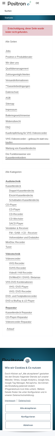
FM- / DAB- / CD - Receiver (23, 233)
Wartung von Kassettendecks (21, 148)
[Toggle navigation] (3, 2)
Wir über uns (12, 62)
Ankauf (10, 329)
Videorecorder (13, 258)
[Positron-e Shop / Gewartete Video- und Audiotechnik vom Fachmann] (19, 3)
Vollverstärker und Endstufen (24, 237)
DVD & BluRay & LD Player (20, 301)
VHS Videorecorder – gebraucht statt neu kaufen (27, 141)
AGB (8, 98)
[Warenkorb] (51, 3)
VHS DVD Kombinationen (19, 282)
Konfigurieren (28, 416)
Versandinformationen (17, 80)
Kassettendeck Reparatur (19, 312)
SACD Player (16, 223)
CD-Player (11, 205)
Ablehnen (28, 425)
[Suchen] (49, 11)
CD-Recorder (16, 214)
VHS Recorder (16, 263)
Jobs (8, 51)
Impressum (11, 109)
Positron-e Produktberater (19, 57)
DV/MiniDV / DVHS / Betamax (24, 277)
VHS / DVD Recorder (20, 291)
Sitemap (10, 103)
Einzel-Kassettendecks (21, 195)
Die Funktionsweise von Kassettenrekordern (18, 156)
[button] (44, 3)
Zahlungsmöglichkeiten (18, 74)
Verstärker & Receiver (17, 228)
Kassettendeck (13, 186)
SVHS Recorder (17, 268)
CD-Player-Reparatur (17, 317)
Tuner (9, 247)
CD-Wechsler (16, 219)
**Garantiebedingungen (18, 86)
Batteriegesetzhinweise (18, 115)
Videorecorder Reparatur (18, 322)
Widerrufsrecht (13, 121)
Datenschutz (12, 92)
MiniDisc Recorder (15, 242)
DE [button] (37, 3)
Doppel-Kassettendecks (21, 190)
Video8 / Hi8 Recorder (20, 272)
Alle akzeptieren (28, 408)
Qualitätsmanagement (17, 68)
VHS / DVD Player (18, 286)
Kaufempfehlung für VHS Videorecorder (26, 133)
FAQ (8, 127)
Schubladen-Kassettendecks (24, 200)
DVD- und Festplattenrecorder (21, 296)
